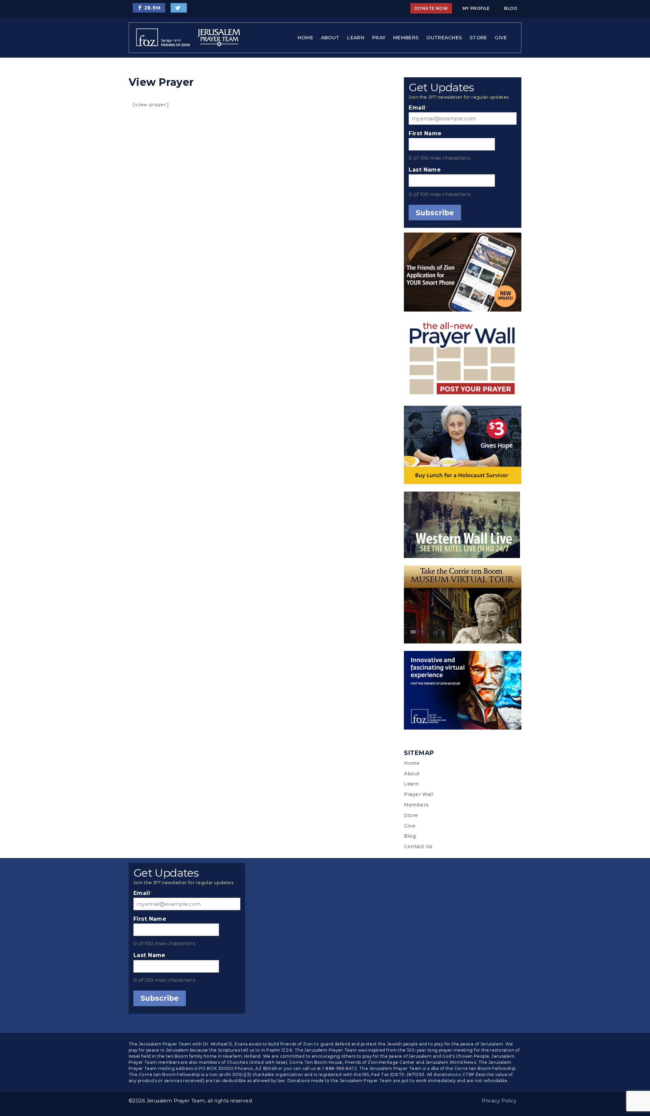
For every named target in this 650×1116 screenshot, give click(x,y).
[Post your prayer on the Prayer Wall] (462, 360)
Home (305, 38)
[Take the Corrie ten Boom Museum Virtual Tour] (462, 605)
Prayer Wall (418, 794)
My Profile (476, 8)
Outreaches (444, 38)
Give (501, 38)
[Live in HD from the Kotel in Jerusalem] (462, 526)
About (330, 38)
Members (406, 38)
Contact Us (418, 846)
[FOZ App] (462, 273)
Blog (510, 8)
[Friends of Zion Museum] (462, 691)
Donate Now (431, 8)
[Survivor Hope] (462, 446)
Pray (379, 38)
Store (478, 38)
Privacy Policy (499, 1101)
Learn (355, 38)
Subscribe (435, 212)
